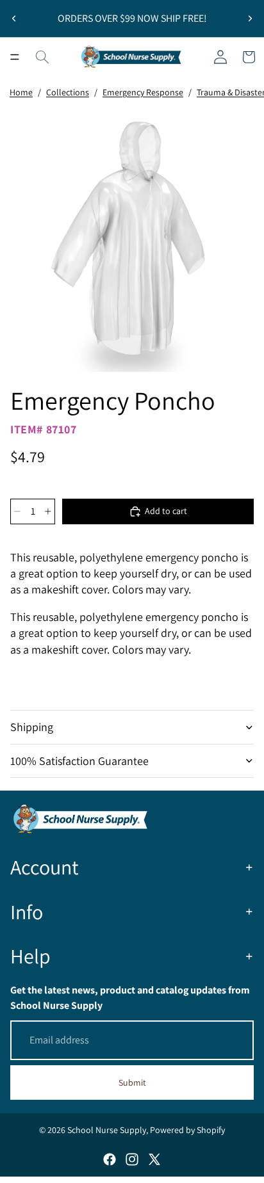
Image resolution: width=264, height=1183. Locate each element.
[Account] (220, 57)
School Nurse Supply (106, 1130)
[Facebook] (109, 1159)
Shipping (31, 727)
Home (21, 92)
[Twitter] (154, 1159)
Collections (67, 92)
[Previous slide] (14, 18)
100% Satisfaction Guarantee (79, 760)
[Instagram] (132, 1159)
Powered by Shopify (187, 1130)
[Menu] (14, 57)
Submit (132, 1082)
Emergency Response (143, 92)
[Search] (42, 57)
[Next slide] (250, 18)
